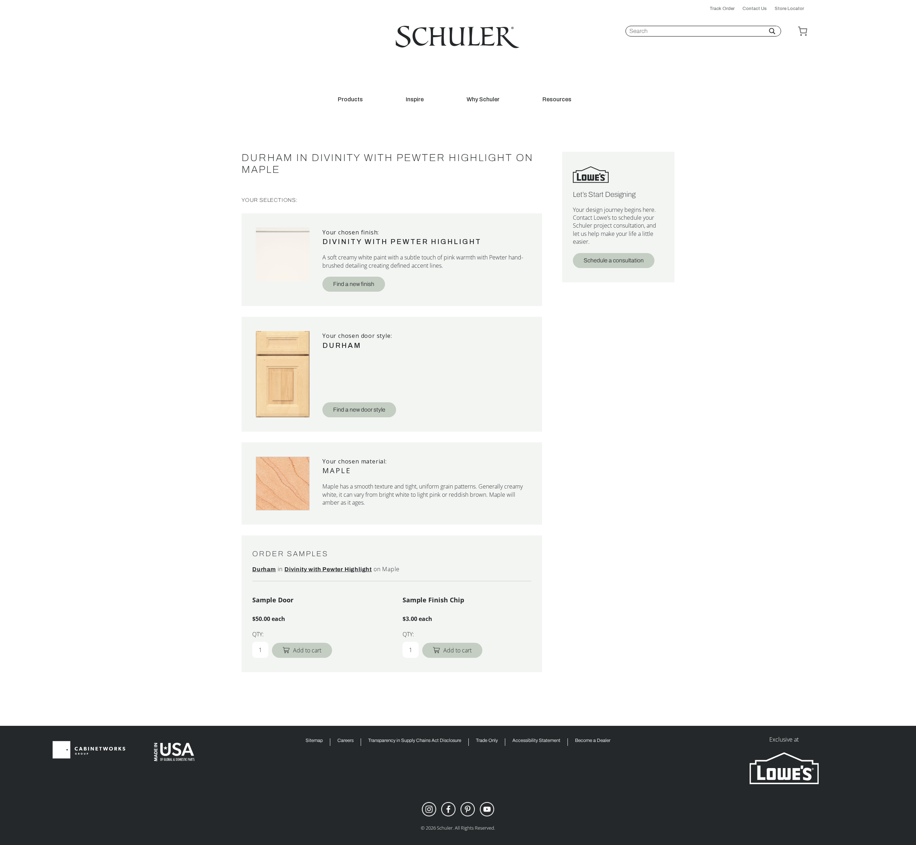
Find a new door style (359, 410)
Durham (341, 345)
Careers (345, 740)
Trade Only (487, 740)
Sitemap (314, 740)
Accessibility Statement (536, 740)
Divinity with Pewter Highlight (401, 242)
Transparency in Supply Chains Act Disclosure (414, 740)
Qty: (258, 634)
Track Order (722, 8)
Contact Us (754, 8)
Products (350, 99)
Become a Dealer (592, 740)
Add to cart (307, 650)
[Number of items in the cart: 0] (803, 31)
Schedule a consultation (614, 260)
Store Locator (789, 8)
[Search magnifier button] (772, 31)
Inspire (415, 99)
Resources (556, 99)
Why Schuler (483, 99)
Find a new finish (353, 284)
